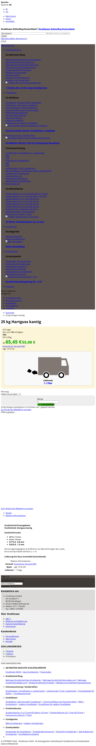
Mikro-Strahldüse (15, 246)
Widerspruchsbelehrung (16, 621)
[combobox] (59, 33)
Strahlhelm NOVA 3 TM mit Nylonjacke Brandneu (32, 143)
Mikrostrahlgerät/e (14, 723)
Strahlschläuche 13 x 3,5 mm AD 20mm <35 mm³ (27, 712)
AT (7, 9)
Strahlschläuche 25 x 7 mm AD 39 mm (66, 712)
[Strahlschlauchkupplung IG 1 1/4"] (21, 276)
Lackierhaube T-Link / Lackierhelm (61, 691)
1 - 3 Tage (48, 383)
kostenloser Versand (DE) (14, 346)
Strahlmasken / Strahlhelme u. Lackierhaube (25, 691)
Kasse (8, 19)
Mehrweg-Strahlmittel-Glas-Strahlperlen (23, 680)
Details (9, 513)
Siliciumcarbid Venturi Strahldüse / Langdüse (30, 130)
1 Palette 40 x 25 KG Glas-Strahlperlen (26, 87)
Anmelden (10, 21)
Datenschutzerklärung (15, 624)
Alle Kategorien (7, 45)
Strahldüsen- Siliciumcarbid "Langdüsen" (23, 701)
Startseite (10, 312)
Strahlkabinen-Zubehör (29, 734)
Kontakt (9, 641)
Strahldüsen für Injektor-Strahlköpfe (54, 704)
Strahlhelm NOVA (13, 672)
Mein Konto (11, 16)
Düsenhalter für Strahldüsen (18, 731)
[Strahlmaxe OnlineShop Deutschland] (55, 29)
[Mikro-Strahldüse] (14, 241)
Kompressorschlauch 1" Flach (19, 715)
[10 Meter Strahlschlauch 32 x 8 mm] (22, 216)
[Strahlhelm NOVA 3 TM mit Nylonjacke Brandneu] (28, 138)
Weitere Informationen (16, 515)
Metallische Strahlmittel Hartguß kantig (73, 682)
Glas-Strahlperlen (30, 672)
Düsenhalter (45, 672)
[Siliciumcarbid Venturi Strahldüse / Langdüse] (26, 125)
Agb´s (8, 618)
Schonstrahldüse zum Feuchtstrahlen (59, 701)
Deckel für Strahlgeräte (66, 731)
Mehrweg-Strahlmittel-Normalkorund (59, 680)
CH (7, 12)
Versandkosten (12, 636)
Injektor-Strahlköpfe (28, 704)
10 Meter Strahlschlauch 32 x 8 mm (25, 221)
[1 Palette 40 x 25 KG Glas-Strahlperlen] (23, 83)
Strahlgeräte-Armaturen (43, 731)
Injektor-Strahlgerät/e (33, 723)
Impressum (11, 626)
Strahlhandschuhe (22, 693)
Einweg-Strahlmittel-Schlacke (41, 682)
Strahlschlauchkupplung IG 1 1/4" (24, 281)
